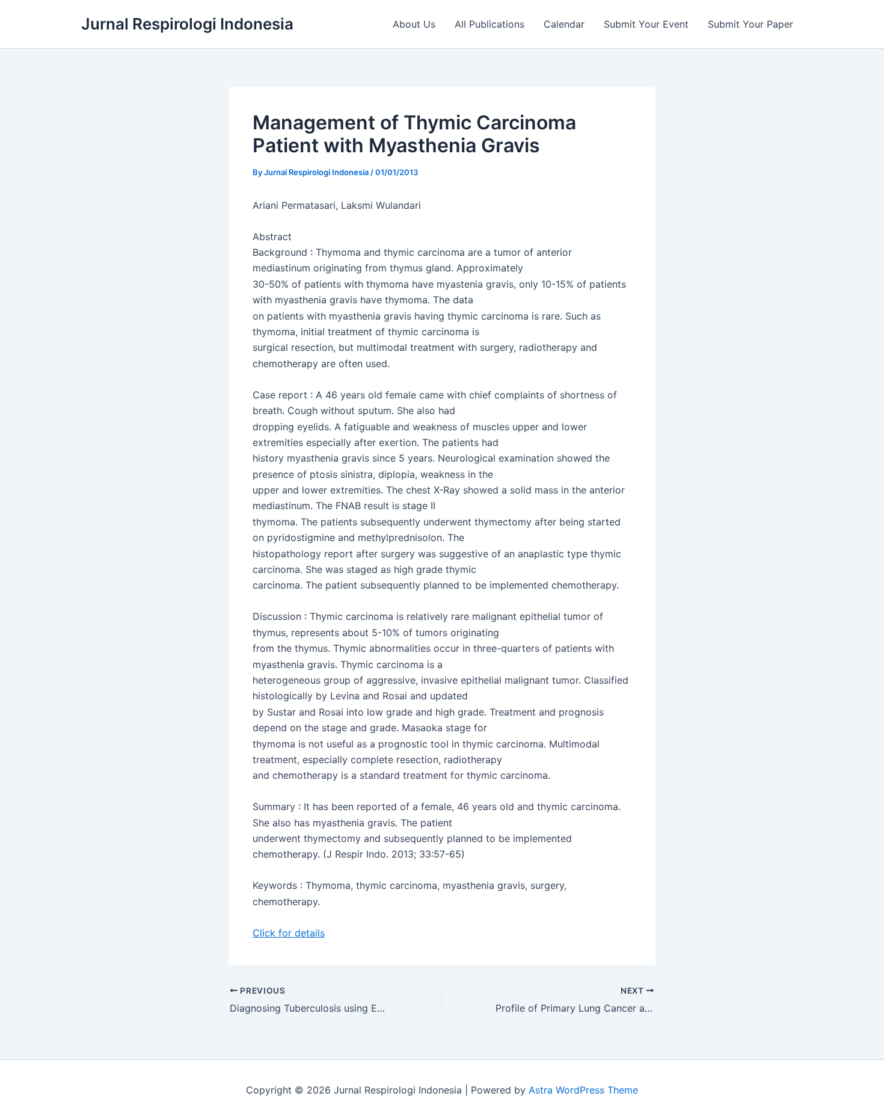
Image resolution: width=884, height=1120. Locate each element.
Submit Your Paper (750, 24)
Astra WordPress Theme (583, 1090)
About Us (414, 24)
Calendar (564, 24)
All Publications (489, 24)
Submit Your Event (646, 24)
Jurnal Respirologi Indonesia (187, 23)
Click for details (289, 933)
